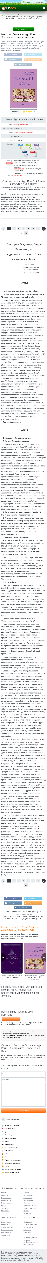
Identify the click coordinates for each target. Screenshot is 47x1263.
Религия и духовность (12, 1157)
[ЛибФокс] (9, 8)
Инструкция (18, 175)
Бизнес (7, 1154)
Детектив (4, 1195)
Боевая (26, 1192)
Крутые (3, 1205)
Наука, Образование (11, 1135)
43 (26, 233)
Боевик (3, 1192)
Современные (6, 1232)
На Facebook (13, 54)
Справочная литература (12, 1160)
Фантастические (7, 1227)
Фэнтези (26, 1211)
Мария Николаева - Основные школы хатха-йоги (12, 976)
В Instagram (12, 59)
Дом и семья (9, 1150)
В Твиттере (31, 54)
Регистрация (39, 2)
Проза (7, 1141)
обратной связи (24, 1260)
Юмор (7, 1166)
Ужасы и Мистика (30, 1208)
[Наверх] (40, 1258)
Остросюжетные (7, 1230)
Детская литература (11, 1147)
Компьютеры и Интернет (13, 1169)
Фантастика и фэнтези (12, 1125)
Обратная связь (29, 1244)
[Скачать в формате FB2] (21, 149)
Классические (6, 1203)
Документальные (10, 1138)
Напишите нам (19, 169)
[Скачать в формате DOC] (25, 157)
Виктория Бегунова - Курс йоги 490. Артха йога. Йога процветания (35, 977)
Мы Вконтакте (23, 64)
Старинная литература (12, 1163)
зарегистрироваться (26, 1035)
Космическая (28, 1200)
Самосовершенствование (23, 132)
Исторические (6, 1200)
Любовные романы (11, 1129)
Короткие (4, 1225)
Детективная (28, 1198)
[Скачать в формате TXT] (37, 149)
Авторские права (23, 29)
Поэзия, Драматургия (12, 1172)
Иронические (6, 1198)
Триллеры (5, 1208)
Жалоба (9, 163)
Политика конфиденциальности (31, 1241)
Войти (27, 2)
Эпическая (27, 1213)
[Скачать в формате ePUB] (29, 149)
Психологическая (30, 1205)
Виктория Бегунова (21, 125)
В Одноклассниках (34, 59)
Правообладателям (30, 1237)
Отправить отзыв (23, 1110)
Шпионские (5, 1211)
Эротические (5, 1235)
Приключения (9, 1144)
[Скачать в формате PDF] (33, 157)
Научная (27, 1203)
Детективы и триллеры (12, 1132)
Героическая (28, 1195)
